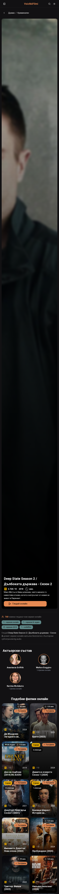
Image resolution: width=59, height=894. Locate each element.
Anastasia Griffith (15, 667)
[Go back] (4, 12)
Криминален (23, 13)
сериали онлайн (12, 622)
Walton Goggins (43, 667)
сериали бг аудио (33, 622)
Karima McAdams (15, 686)
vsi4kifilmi (27, 627)
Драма (11, 13)
